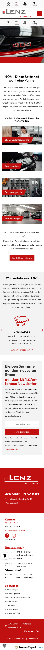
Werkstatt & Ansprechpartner (18, 597)
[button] (4, 556)
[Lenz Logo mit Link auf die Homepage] (17, 13)
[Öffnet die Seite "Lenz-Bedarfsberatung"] (22, 135)
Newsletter (10, 539)
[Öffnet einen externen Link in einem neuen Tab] (7, 535)
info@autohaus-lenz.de (15, 530)
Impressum (33, 638)
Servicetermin (11, 601)
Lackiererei (10, 605)
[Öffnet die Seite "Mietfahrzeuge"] (22, 214)
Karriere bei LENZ (12, 613)
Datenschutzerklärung (13, 449)
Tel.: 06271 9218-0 (12, 522)
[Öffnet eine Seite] (22, 161)
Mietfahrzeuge (11, 589)
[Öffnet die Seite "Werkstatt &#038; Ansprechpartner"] (22, 187)
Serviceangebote (12, 593)
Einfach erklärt (31, 631)
